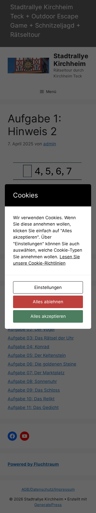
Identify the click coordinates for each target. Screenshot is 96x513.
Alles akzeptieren (48, 316)
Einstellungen (48, 287)
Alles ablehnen (48, 301)
